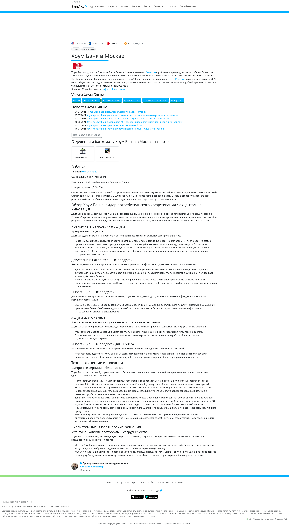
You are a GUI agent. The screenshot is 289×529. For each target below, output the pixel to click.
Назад (76, 49)
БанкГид (77, 6)
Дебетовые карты (91, 100)
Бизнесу (158, 6)
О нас (109, 482)
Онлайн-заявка (187, 6)
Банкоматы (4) (107, 157)
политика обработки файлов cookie (145, 523)
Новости (171, 6)
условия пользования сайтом (178, 523)
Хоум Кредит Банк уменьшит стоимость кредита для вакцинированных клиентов (132, 115)
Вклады (135, 6)
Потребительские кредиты (155, 100)
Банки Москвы (88, 49)
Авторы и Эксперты (127, 482)
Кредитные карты (132, 100)
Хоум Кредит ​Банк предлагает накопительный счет (115, 125)
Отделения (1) (82, 157)
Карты (124, 6)
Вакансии (163, 482)
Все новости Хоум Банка (86, 134)
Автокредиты (177, 100)
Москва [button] (75, 1)
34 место (151, 72)
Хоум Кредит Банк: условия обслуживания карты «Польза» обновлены (126, 128)
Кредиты (112, 6)
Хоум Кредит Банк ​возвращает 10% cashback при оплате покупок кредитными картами (135, 121)
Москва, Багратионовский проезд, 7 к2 (270, 519)
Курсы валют (97, 6)
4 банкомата (118, 89)
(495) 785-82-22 (89, 171)
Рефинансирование (111, 100)
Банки (146, 6)
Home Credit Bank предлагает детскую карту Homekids (117, 111)
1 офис (105, 89)
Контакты (177, 482)
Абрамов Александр (92, 466)
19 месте (179, 78)
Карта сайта (147, 482)
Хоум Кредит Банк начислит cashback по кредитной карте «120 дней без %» (128, 118)
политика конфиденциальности (112, 523)
